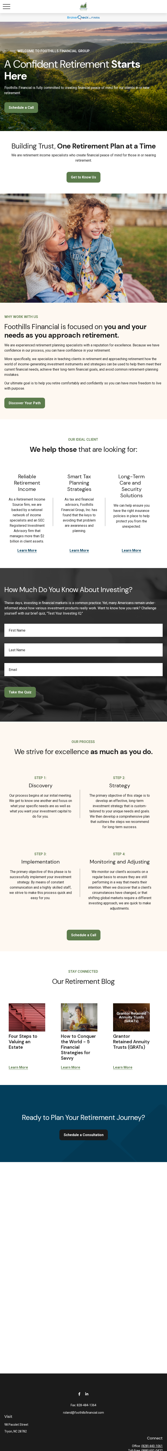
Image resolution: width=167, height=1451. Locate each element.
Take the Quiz (20, 692)
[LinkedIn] (87, 1394)
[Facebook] (79, 1394)
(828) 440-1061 (152, 1446)
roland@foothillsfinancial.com (83, 1412)
